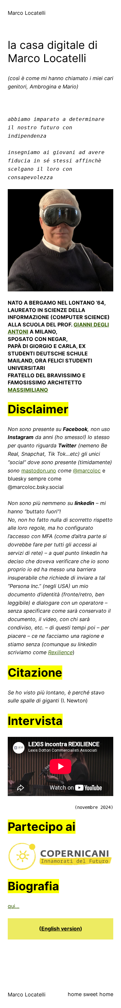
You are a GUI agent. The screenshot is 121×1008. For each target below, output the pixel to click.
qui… (13, 906)
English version (60, 928)
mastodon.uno (38, 470)
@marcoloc (87, 470)
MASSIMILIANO (28, 390)
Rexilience (60, 652)
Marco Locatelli (26, 13)
